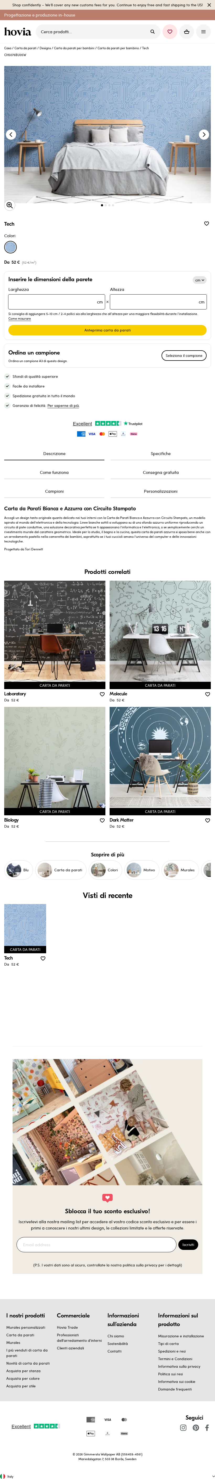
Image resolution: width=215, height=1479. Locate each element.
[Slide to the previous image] (11, 134)
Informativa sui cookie (176, 1381)
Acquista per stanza (23, 1370)
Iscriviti (188, 1244)
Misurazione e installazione (181, 1335)
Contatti (114, 1351)
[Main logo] (19, 31)
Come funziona (54, 472)
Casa (7, 48)
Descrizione (54, 453)
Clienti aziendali (70, 1347)
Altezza (157, 295)
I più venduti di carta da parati (27, 1353)
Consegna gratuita (161, 472)
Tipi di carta (168, 1343)
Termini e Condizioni (175, 1358)
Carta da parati (25, 48)
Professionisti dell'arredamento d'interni (79, 1337)
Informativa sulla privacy (179, 1366)
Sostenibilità (118, 1343)
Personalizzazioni (161, 491)
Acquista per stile (21, 1385)
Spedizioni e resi (172, 1351)
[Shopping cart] (186, 31)
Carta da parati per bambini (74, 48)
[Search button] (152, 31)
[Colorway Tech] (10, 247)
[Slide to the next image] (204, 134)
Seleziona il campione (184, 355)
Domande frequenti (175, 1389)
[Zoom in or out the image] (9, 205)
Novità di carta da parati (28, 1363)
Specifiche (161, 453)
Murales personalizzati (25, 1327)
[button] (170, 31)
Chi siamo (116, 1335)
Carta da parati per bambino (118, 48)
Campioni (54, 491)
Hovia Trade (67, 1327)
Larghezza (55, 295)
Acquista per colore (23, 1378)
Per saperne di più (63, 405)
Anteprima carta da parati (107, 330)
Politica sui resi (170, 1373)
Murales (13, 1342)
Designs (45, 48)
